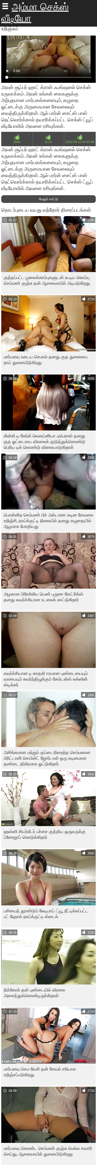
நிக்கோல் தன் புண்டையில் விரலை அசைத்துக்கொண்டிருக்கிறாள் (34, 992)
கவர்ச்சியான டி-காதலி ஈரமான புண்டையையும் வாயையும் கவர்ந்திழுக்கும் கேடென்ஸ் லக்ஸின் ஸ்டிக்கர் (46, 679)
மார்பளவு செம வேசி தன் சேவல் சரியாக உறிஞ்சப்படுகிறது (40, 1071)
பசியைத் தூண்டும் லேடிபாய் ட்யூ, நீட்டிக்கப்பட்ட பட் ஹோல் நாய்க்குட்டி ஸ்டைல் (46, 913)
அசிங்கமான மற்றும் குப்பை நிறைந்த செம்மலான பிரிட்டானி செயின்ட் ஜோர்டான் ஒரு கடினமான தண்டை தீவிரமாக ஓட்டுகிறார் (47, 758)
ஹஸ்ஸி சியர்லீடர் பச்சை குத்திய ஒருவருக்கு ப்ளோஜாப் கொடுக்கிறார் (45, 834)
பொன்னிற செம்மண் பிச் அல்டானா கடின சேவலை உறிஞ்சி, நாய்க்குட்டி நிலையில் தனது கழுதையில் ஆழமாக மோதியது (48, 520)
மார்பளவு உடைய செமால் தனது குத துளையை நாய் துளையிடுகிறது (46, 359)
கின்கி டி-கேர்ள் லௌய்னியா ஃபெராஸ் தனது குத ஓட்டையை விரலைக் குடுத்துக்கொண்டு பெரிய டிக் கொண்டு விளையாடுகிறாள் (44, 441)
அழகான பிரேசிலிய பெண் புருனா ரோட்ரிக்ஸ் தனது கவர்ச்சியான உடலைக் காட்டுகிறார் (43, 597)
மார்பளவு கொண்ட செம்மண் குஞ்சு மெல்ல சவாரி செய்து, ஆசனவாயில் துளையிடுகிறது (48, 1151)
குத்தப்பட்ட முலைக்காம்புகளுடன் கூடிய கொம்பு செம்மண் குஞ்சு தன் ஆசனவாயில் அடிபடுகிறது (47, 280)
